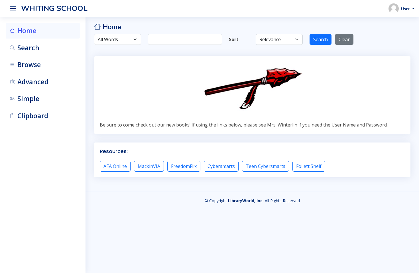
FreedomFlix (184, 166)
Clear (344, 39)
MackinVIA (149, 166)
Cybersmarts (221, 166)
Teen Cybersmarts (265, 166)
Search (320, 39)
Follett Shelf (309, 166)
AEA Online (115, 166)
